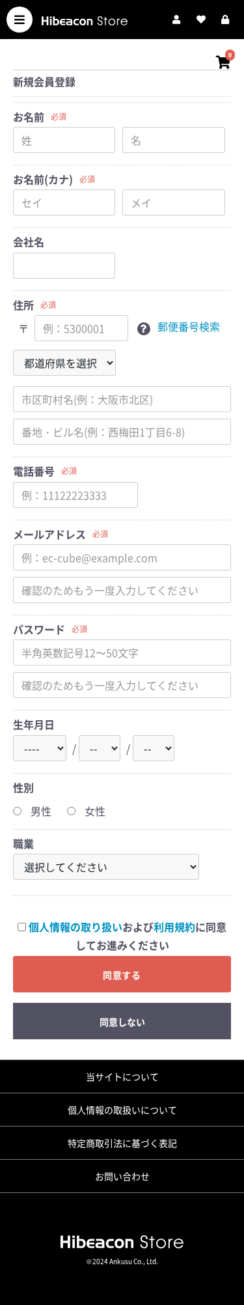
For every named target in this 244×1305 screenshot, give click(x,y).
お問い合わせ (122, 1176)
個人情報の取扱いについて (122, 1109)
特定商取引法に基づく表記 (122, 1142)
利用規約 (174, 926)
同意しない (122, 1021)
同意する (122, 974)
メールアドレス (49, 534)
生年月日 (34, 724)
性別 (23, 787)
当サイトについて (122, 1076)
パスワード (39, 629)
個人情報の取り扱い (75, 926)
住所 (23, 305)
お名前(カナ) (43, 179)
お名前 (28, 116)
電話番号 (34, 471)
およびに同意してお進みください (127, 935)
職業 (23, 843)
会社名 (28, 241)
